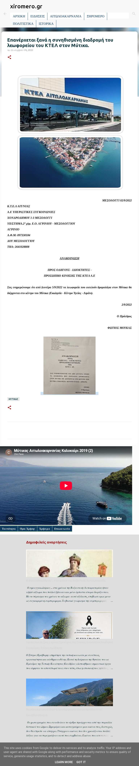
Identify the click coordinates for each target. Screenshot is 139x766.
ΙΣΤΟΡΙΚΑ (46, 24)
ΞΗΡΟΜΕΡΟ (95, 16)
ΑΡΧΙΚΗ (19, 16)
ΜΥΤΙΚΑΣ (13, 399)
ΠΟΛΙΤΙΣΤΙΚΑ (23, 24)
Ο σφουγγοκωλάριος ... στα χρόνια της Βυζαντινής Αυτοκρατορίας (66, 580)
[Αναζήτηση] (134, 13)
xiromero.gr (26, 6)
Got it (81, 762)
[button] (9, 57)
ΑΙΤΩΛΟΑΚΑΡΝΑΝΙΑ (65, 16)
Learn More (64, 762)
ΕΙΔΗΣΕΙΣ (37, 16)
